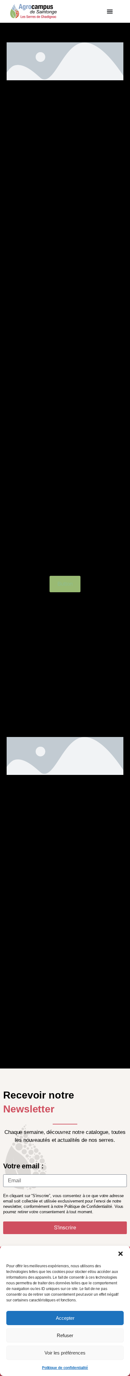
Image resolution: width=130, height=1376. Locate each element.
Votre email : (23, 1166)
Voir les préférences (65, 1352)
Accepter (65, 1318)
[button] (120, 1254)
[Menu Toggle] (110, 11)
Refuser (65, 1335)
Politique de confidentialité (65, 1368)
